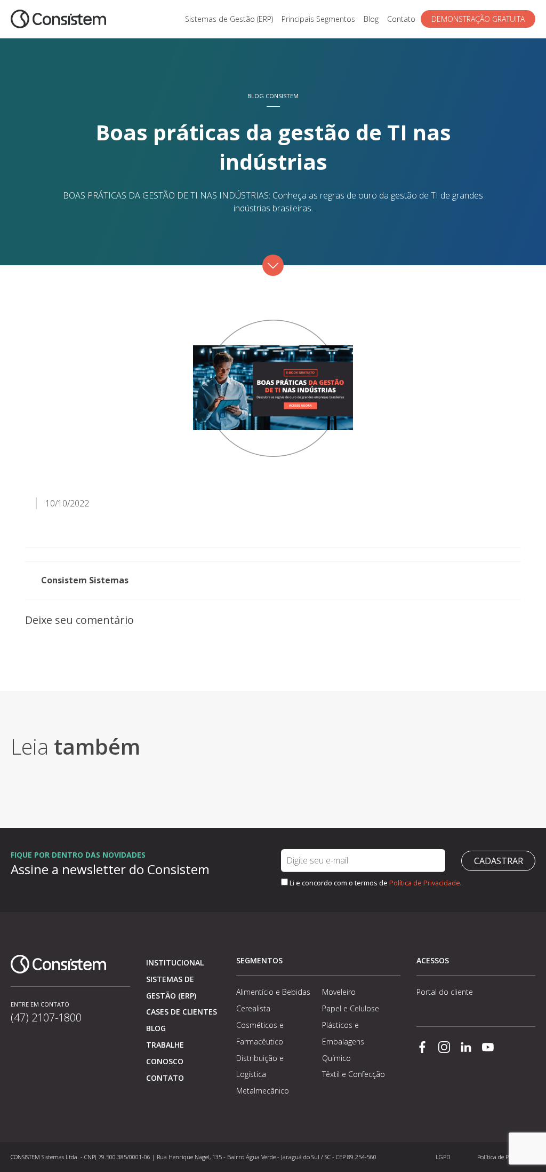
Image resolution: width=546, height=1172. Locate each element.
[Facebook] (422, 1048)
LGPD (443, 1157)
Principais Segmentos (318, 19)
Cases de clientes (181, 1012)
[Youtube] (488, 1048)
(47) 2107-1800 (46, 1017)
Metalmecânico (262, 1091)
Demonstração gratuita (478, 19)
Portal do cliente (444, 992)
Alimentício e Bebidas (273, 992)
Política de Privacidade (424, 883)
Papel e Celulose (350, 1008)
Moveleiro (339, 992)
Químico (336, 1058)
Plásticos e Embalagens (343, 1033)
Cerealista (253, 1008)
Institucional (175, 962)
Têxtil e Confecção (353, 1074)
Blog (371, 19)
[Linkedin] (466, 1048)
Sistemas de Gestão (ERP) (229, 19)
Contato (401, 19)
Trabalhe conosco (165, 1053)
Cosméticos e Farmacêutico (260, 1033)
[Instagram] (444, 1048)
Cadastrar (498, 861)
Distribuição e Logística (260, 1066)
